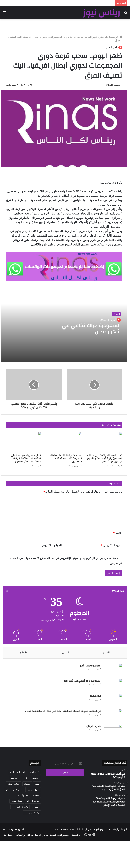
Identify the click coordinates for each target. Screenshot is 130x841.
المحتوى (14, 778)
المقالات (116, 314)
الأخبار (103, 36)
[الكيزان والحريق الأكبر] (113, 670)
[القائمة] (4, 14)
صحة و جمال (18, 789)
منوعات (35, 807)
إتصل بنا (8, 834)
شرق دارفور (34, 789)
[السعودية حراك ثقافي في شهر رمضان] (113, 685)
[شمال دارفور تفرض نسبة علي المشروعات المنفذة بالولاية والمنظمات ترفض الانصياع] (23, 442)
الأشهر (65, 652)
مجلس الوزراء (33, 801)
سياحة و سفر (13, 784)
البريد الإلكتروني (111, 545)
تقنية (37, 784)
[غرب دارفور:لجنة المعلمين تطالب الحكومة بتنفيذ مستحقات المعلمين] (64, 442)
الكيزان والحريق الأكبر (90, 665)
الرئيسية (114, 36)
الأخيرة (106, 652)
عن (6, 789)
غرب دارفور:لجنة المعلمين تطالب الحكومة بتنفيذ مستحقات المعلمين (65, 458)
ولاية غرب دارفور (32, 813)
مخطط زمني (16, 801)
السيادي (35, 778)
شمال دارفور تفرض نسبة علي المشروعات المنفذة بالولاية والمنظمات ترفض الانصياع (26, 458)
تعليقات (24, 652)
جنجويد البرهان (93, 726)
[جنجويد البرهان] (113, 730)
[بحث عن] (125, 14)
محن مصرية (95, 696)
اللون (25, 778)
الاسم (117, 532)
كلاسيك (36, 795)
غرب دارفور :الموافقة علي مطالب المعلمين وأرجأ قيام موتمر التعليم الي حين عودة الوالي (104, 458)
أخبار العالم (34, 772)
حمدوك (27, 784)
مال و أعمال (22, 795)
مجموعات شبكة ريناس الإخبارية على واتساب (42, 834)
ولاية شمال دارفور (20, 807)
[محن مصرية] (113, 700)
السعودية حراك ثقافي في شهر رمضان (91, 328)
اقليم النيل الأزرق (17, 772)
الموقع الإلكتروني (51, 545)
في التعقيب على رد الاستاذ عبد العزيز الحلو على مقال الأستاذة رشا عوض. (63, 711)
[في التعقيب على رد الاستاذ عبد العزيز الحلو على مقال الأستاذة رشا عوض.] (113, 715)
